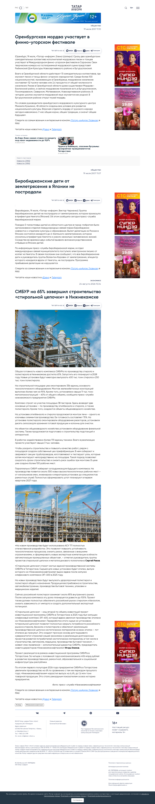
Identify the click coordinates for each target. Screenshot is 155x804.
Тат (26, 8)
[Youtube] (117, 713)
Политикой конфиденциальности (99, 796)
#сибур (18, 705)
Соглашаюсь (77, 800)
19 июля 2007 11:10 (92, 29)
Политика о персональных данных (119, 763)
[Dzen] (91, 713)
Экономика (95, 281)
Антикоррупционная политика (118, 766)
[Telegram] (64, 713)
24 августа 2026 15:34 (90, 284)
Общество (96, 26)
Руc (16, 8)
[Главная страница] (76, 8)
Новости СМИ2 (23, 161)
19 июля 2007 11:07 (92, 173)
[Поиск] (126, 8)
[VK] (37, 713)
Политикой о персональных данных (73, 796)
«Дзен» (45, 129)
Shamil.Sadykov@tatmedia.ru (117, 785)
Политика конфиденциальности (118, 779)
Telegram (57, 129)
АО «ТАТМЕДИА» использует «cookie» (120, 770)
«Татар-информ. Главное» (84, 120)
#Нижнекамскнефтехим (34, 705)
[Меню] (138, 7)
